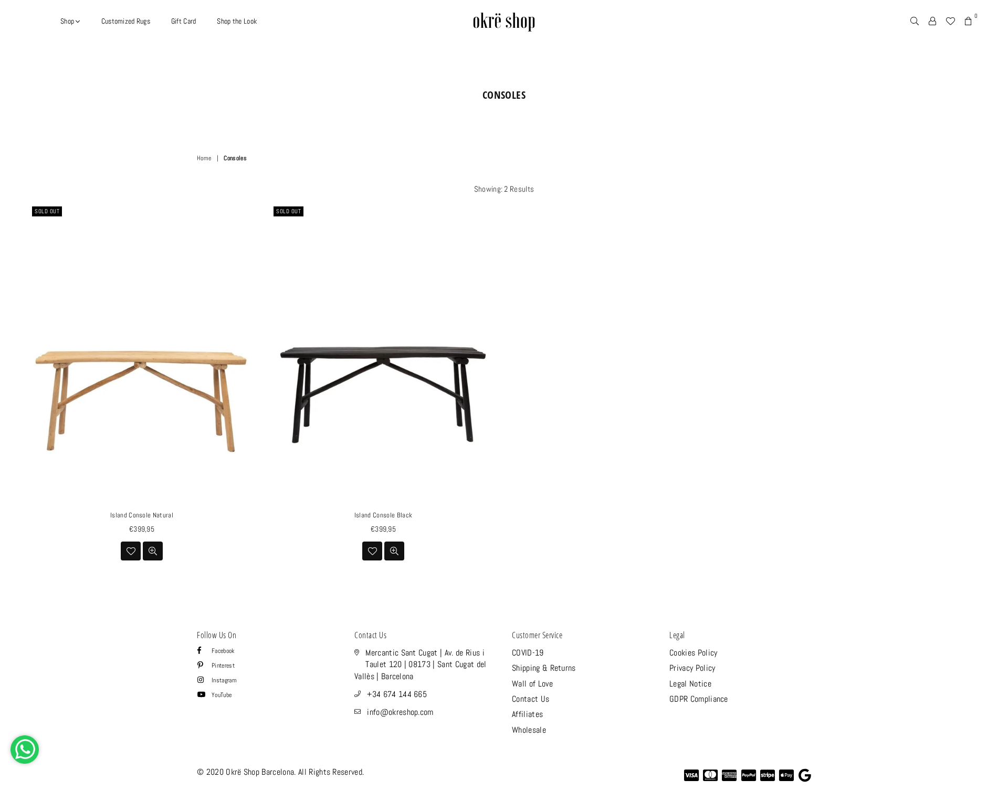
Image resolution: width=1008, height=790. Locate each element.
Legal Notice (690, 683)
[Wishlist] (950, 21)
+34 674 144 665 (397, 694)
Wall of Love (532, 683)
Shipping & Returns (544, 667)
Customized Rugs (125, 21)
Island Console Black (383, 515)
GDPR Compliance (698, 698)
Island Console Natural (141, 515)
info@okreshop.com (400, 712)
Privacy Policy (692, 667)
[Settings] (932, 21)
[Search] (914, 21)
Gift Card (183, 21)
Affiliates (527, 714)
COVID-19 (528, 652)
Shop (68, 21)
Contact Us (530, 698)
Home (204, 158)
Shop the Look (237, 21)
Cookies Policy (693, 652)
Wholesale (529, 729)
